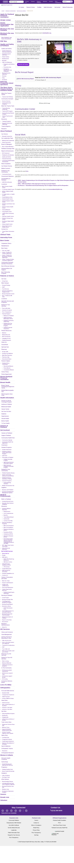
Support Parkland (39, 2)
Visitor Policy (5, 372)
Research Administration (5, 624)
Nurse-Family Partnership (8, 771)
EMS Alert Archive (8, 562)
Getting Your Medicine (7, 353)
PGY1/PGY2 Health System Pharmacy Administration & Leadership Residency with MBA (9, 541)
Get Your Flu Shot (6, 411)
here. (27, 171)
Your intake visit (6, 649)
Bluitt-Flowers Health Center (7, 187)
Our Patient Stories (6, 166)
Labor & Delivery (6, 775)
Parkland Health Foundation (59, 820)
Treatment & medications (8, 645)
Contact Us (4, 229)
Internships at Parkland (7, 457)
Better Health (5, 421)
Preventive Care (7, 67)
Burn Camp (4, 248)
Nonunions (4, 750)
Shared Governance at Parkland (7, 617)
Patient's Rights (5, 361)
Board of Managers (6, 144)
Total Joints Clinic (6, 722)
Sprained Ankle (5, 693)
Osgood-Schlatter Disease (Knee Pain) (7, 730)
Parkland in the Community (5, 171)
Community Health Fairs (8, 438)
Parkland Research (6, 340)
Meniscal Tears (5, 727)
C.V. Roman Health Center (8, 189)
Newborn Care (5, 789)
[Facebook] (2, 810)
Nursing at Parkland (6, 595)
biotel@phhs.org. (47, 33)
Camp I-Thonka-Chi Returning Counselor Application (7, 256)
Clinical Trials (5, 234)
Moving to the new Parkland (7, 29)
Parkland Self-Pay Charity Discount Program (8, 324)
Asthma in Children (6, 404)
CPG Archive (7, 566)
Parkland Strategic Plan (7, 148)
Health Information (48, 7)
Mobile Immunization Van (8, 485)
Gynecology (4, 761)
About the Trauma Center (6, 94)
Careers (33, 1)
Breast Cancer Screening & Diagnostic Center (7, 387)
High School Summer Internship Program (9, 463)
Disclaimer (4, 79)
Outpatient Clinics (6, 243)
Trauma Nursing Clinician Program (8, 113)
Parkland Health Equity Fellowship (9, 593)
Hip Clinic (4, 711)
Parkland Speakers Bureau (8, 473)
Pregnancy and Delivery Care (9, 65)
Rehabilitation (5, 246)
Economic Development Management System (8, 492)
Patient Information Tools (14, 832)
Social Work (4, 344)
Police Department (6, 374)
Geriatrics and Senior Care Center (8, 204)
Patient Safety (5, 56)
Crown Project (5, 597)
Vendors (51, 1)
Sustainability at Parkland (5, 179)
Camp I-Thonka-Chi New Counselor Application (8, 260)
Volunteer (3, 800)
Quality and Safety (6, 48)
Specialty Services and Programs (7, 301)
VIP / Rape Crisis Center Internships (8, 546)
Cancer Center (5, 409)
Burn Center (4, 240)
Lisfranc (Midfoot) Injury (8, 698)
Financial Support (6, 313)
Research (4, 128)
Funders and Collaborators (5, 585)
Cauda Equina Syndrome (8, 741)
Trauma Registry (5, 126)
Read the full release (23, 64)
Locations (4, 184)
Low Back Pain (5, 737)
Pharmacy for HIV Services (6, 654)
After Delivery (5, 779)
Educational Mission (8, 366)
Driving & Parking (6, 285)
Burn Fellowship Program (5, 272)
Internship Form (6, 237)
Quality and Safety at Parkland (7, 45)
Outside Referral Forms (7, 501)
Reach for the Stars (7, 620)
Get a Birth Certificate (14, 825)
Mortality (4, 60)
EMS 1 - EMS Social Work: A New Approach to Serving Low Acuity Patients (37, 183)
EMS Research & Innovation (6, 571)
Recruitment (5, 621)
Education (4, 119)
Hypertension (5, 416)
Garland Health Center (7, 199)
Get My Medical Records (14, 827)
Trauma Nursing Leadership (6, 109)
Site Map (36, 835)
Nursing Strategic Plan (7, 599)
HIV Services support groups (7, 676)
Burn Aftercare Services (7, 266)
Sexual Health (5, 418)
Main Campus (5, 283)
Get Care (3, 279)
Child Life (4, 342)
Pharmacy (4, 349)
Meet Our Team (6, 580)
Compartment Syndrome (8, 694)
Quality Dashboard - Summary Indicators (7, 51)
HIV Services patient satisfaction (7, 670)
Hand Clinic (4, 700)
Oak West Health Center (8, 216)
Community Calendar (7, 440)
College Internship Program (8, 460)
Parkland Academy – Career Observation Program (7, 452)
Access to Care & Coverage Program (6, 401)
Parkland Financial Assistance (8, 328)
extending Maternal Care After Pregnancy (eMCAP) (8, 784)
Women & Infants (6, 755)
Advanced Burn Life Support (6, 269)
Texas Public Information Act (8, 232)
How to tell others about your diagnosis (8, 643)
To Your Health (5, 423)
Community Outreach (7, 98)
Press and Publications (7, 587)
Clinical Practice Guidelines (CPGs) (6, 564)
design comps (5, 20)
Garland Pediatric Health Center (8, 201)
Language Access (6, 338)
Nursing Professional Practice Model (7, 614)
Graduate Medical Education (6, 509)
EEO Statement (6, 153)
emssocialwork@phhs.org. (55, 189)
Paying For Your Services (5, 305)
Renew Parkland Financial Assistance (6, 378)
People (3, 555)
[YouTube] (20, 810)
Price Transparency (58, 2)
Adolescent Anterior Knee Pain (8, 725)
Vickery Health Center (7, 224)
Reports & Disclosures (7, 151)
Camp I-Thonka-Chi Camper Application (7, 253)
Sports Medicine (5, 746)
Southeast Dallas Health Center (8, 222)
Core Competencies (8, 513)
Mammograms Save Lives (7, 394)
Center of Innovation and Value (7, 578)
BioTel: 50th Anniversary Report (51, 77)
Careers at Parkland (4, 426)
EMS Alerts (4, 557)
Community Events (6, 174)
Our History (4, 134)
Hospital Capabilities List (8, 573)
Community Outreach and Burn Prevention (7, 263)
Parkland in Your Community (5, 470)
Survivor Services (6, 101)
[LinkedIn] (15, 810)
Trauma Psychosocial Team (7, 116)
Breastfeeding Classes (7, 781)
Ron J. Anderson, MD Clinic (7, 296)
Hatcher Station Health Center (7, 207)
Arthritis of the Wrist (7, 709)
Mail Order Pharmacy (7, 355)
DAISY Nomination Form (8, 608)
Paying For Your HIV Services (6, 658)
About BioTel (5, 553)
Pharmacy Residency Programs (7, 523)
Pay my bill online (6, 308)
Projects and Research (7, 582)
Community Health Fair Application (7, 442)
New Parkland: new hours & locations (6, 38)
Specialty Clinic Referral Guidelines (7, 504)
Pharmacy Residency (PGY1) (9, 530)
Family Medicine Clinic (7, 197)
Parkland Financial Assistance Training (7, 478)
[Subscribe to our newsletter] (26, 810)
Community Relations (14, 820)
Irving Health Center (7, 211)
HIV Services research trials (7, 673)
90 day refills (5, 351)
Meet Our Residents (8, 527)
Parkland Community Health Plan (9, 321)
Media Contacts (5, 168)
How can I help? (6, 250)
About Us (4, 627)
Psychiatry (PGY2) (8, 532)
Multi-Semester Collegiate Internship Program (8, 466)
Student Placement (6, 449)
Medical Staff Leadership (8, 140)
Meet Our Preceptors (9, 525)
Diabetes (3, 414)
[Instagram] (11, 810)
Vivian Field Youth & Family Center (7, 226)
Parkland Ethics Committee (5, 364)
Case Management (6, 634)
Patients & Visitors (31, 7)
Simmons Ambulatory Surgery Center (7, 291)
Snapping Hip (5, 717)
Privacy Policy (36, 830)
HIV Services (5, 629)
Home (2, 10)
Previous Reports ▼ (41, 80)
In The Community (6, 668)
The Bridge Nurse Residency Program (6, 602)
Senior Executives (6, 142)
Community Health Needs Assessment (8, 161)
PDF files (3, 41)
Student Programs (6, 447)
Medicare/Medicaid (6, 663)
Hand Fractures (6, 702)
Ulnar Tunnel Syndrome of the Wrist (8, 705)
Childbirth (4, 773)
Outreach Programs (7, 480)
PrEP (3, 647)
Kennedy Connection (7, 136)
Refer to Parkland (6, 499)
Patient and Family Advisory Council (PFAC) (8, 475)
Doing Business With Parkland (14, 822)
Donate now (4, 797)
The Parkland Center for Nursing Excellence (8, 611)
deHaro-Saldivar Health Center (7, 192)
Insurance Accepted (7, 310)
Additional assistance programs (7, 665)
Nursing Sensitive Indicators (6, 73)
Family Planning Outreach (7, 483)
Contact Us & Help (8, 520)
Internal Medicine (6, 209)
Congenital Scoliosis (7, 739)
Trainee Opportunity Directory (7, 590)
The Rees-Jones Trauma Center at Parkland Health (6, 89)
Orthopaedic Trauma (7, 748)
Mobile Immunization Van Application (7, 24)
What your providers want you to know (8, 651)
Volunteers (4, 445)
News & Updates (6, 163)
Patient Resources (6, 330)
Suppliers (4, 487)
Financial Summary (6, 158)
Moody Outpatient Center (8, 293)
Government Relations (7, 176)
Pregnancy (4, 767)
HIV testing (5, 679)
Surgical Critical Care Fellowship (7, 124)
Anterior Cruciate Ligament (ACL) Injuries (7, 733)
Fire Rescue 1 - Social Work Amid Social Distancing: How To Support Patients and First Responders (43, 185)
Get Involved (57, 7)
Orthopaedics (5, 687)
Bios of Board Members (8, 146)
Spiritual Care (5, 347)
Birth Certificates (6, 336)
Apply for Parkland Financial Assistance (7, 16)
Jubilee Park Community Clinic (8, 214)
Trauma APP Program (7, 111)
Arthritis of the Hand (7, 707)
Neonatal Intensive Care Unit (8, 787)
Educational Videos (6, 359)
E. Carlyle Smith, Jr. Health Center (8, 195)
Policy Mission (7, 368)
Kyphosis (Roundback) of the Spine (8, 743)
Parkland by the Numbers (8, 155)
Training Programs (6, 121)
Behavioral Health (6, 406)
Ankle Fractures (6, 696)
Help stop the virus (6, 640)
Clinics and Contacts (7, 632)
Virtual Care (5, 281)
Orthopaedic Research (7, 752)
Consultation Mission (9, 369)
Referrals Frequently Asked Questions (6, 83)
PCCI (59, 822)
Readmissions (5, 58)
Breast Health (5, 382)
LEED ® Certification (7, 182)
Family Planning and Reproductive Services (7, 764)
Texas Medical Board (9, 517)
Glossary (4, 76)
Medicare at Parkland (9, 315)
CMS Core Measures (7, 62)
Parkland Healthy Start (7, 769)
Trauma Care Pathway (7, 96)
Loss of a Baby (5, 684)
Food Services (5, 289)
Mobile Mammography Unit (7, 391)
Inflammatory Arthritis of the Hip (8, 719)
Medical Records (6, 334)
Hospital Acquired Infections (6, 54)
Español (5, 1)
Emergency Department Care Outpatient (8, 70)
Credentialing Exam (6, 568)
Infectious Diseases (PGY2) (8, 536)
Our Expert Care (6, 777)
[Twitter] (7, 810)
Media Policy (36, 827)
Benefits (6, 515)
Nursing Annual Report (7, 604)
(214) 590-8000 (52, 841)
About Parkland (6, 131)
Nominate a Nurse (6, 606)
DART (3, 287)
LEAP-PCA (4, 455)
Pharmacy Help (5, 357)
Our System (21, 7)
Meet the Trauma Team (7, 106)
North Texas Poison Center (59, 825)
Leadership (13, 830)
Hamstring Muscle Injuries (8, 713)
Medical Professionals (68, 7)
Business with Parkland (7, 489)
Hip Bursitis (5, 715)
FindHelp (39, 7)
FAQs (3, 78)
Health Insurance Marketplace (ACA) (8, 318)
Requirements (7, 511)
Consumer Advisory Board (6, 681)
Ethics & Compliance (36, 825)
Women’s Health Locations (5, 759)
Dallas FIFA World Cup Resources (9, 559)
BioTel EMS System (21, 10)
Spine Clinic (4, 735)
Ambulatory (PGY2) (8, 534)
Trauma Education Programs (6, 103)
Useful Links (6, 519)
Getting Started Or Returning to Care (6, 637)
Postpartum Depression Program (8, 792)
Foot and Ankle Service (7, 690)
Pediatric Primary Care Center (7, 219)
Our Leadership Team (7, 138)
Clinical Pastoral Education (6, 549)
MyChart (45, 1)
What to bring (5, 661)
